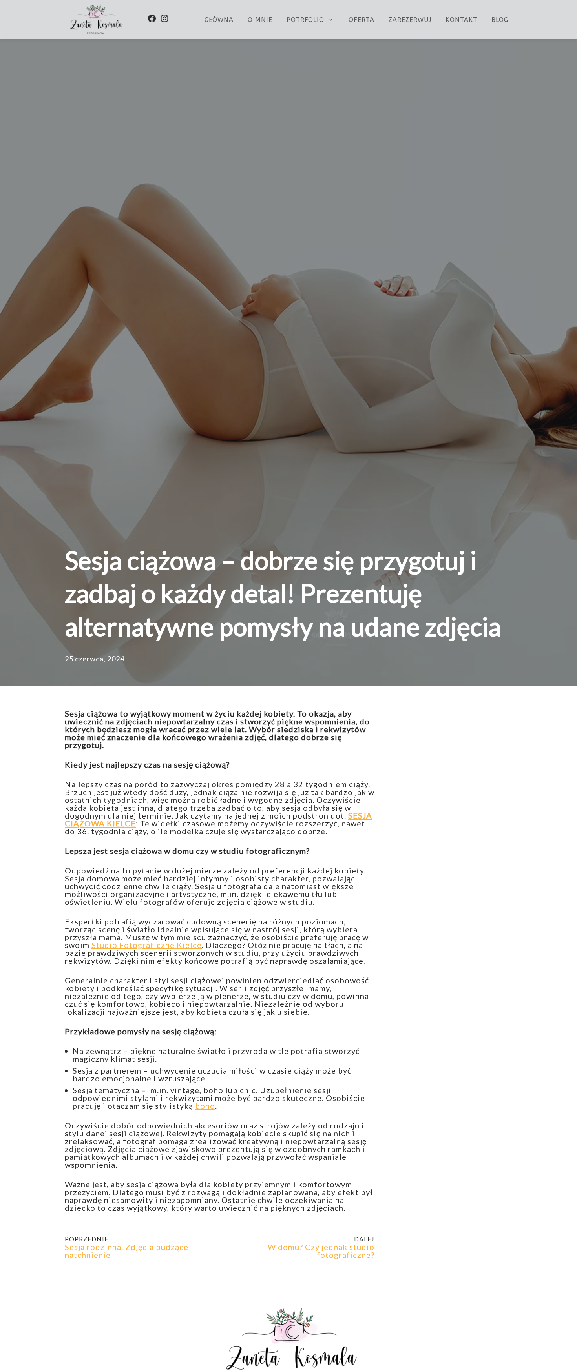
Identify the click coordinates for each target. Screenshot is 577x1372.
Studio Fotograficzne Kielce (146, 945)
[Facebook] (152, 18)
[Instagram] (164, 18)
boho (205, 1105)
